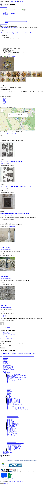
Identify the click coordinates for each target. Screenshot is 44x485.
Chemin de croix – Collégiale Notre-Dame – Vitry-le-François (14, 213)
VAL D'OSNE (19, 356)
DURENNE (18, 353)
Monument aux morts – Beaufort (9, 334)
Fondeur (8, 392)
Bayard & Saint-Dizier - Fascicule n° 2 (14, 399)
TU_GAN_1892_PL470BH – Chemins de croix (11, 161)
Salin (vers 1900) (10, 432)
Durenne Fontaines (10, 422)
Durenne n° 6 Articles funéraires (13, 424)
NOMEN (4, 16)
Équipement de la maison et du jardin (28, 356)
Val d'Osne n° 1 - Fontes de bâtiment (14, 446)
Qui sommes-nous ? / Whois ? (8, 366)
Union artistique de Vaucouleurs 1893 (14, 444)
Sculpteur (5, 356)
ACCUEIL (5, 12)
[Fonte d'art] (1, 471)
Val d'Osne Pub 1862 (11, 449)
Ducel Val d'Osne (10, 418)
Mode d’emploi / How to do (8, 367)
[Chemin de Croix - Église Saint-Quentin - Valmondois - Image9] (3, 81)
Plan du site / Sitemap (7, 368)
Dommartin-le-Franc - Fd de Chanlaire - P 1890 (16, 408)
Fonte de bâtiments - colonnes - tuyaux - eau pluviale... (17, 377)
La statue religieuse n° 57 (11, 429)
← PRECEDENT (5, 107)
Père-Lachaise (36, 354)
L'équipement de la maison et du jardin (14, 379)
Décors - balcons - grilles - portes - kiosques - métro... (17, 375)
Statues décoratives (13, 356)
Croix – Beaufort (4, 276)
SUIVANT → (11, 107)
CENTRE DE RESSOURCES (17, 481)
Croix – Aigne (3, 305)
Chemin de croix (3, 133)
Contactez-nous (5, 451)
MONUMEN (5, 14)
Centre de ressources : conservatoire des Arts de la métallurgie (16, 21)
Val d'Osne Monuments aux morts (13, 445)
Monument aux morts (37, 353)
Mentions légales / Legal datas (8, 369)
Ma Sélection (5, 361)
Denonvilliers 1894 (10, 406)
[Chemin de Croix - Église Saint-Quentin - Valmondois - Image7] (34, 76)
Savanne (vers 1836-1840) (12, 433)
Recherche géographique (7, 452)
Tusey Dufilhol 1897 (11, 435)
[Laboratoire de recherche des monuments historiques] (15, 471)
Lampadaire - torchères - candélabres (14, 380)
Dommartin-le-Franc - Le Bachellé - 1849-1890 (16, 410)
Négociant (9, 393)
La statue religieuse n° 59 (11, 430)
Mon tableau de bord (6, 362)
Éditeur (8, 390)
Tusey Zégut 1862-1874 (11, 442)
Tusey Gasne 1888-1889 (11, 438)
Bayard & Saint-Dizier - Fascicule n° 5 (14, 402)
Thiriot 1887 (9, 434)
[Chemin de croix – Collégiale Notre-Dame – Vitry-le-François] (7, 208)
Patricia (9, 163)
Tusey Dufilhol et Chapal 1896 (13, 436)
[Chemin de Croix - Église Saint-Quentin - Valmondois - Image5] (23, 76)
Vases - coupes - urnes (11, 386)
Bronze (2, 353)
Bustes (6, 353)
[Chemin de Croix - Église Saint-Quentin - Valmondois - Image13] (23, 81)
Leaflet (10, 130)
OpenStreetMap (18, 130)
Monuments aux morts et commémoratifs (14, 382)
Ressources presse (6, 453)
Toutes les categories (6, 372)
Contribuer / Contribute (7, 365)
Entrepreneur (9, 391)
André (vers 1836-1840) (11, 398)
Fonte (32, 353)
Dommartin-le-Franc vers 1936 (13, 417)
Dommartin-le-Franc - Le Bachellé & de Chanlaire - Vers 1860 (18, 412)
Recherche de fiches (4, 26)
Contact (6, 22)
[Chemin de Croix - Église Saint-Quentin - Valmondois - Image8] (39, 76)
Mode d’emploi (5, 363)
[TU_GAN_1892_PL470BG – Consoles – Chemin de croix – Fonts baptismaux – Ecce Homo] (7, 181)
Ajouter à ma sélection (12, 56)
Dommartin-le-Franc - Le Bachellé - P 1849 (15, 411)
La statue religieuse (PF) (11, 428)
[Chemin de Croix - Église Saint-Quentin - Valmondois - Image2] (8, 76)
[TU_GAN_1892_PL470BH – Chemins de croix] (7, 156)
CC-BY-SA (26, 130)
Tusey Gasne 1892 (4, 163)
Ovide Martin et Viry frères (12, 431)
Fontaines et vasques (27, 353)
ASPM (9, 481)
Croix (15, 353)
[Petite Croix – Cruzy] (7, 242)
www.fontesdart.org (8, 20)
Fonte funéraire (10, 378)
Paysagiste (9, 394)
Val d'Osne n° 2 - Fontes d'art (12, 447)
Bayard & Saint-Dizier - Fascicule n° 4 (14, 401)
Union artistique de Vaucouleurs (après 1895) (15, 443)
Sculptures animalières (11, 384)
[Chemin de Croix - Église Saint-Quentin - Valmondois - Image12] (18, 81)
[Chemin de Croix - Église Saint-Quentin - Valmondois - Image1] (3, 76)
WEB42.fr (6, 483)
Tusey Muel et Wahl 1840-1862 (13, 441)
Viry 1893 (9, 450)
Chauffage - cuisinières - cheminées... (14, 374)
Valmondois (19, 133)
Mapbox (33, 130)
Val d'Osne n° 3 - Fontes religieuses (13, 448)
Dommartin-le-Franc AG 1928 (12, 416)
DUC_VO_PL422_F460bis (12, 133)
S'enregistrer (11, 1)
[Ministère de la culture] (10, 471)
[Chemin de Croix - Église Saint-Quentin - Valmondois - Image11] (13, 81)
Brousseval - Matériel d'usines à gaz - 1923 (15, 404)
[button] (17, 118)
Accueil (1, 27)
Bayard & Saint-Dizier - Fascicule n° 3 (14, 400)
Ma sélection (5, 17)
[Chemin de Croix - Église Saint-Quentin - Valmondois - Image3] (13, 76)
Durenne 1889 (10, 420)
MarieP (13, 82)
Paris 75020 (31, 354)
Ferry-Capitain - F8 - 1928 (12, 425)
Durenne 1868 (10, 419)
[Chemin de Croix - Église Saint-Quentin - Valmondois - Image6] (28, 76)
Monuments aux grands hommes (15, 354)
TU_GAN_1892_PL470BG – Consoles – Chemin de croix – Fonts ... (16, 186)
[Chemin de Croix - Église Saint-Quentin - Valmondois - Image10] (8, 81)
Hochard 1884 (10, 427)
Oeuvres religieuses (13, 27)
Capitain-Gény (10, 405)
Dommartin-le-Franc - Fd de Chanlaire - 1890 (15, 407)
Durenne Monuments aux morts (13, 423)
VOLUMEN (5, 15)
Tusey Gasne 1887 (10, 437)
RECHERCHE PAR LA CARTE (9, 13)
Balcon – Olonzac (6, 332)
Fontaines (21, 353)
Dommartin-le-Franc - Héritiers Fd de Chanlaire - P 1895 (17, 409)
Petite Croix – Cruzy (5, 247)
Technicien (9, 396)
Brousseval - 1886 (10, 403)
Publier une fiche (3, 7)
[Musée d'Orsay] (6, 471)
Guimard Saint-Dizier (11, 426)
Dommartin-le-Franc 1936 (12, 415)
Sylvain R (10, 215)
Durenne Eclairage (10, 421)
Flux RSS (21, 1)
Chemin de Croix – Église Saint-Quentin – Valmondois (16, 33)
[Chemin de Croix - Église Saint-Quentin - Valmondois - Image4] (18, 76)
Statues (8, 356)
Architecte (9, 389)
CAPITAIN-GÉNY (11, 353)
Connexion (16, 1)
